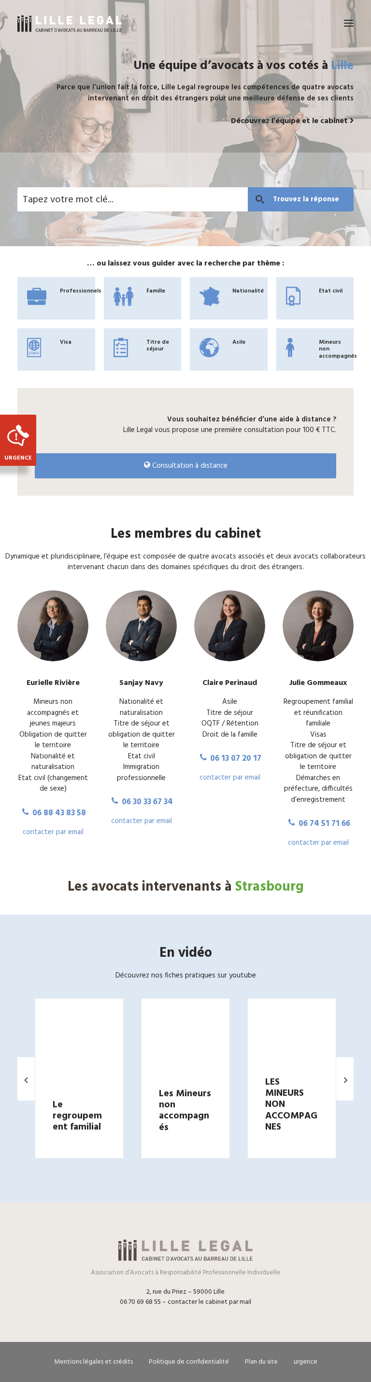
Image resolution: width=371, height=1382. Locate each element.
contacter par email (53, 832)
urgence (305, 1362)
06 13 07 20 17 (234, 758)
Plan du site (261, 1362)
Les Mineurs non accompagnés (185, 1110)
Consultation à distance (189, 466)
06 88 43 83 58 (58, 813)
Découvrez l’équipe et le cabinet (290, 121)
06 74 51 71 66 (323, 823)
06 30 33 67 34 (146, 802)
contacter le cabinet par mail (209, 1302)
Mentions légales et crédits (93, 1362)
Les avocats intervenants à (186, 887)
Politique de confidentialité (189, 1362)
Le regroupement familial (77, 1116)
